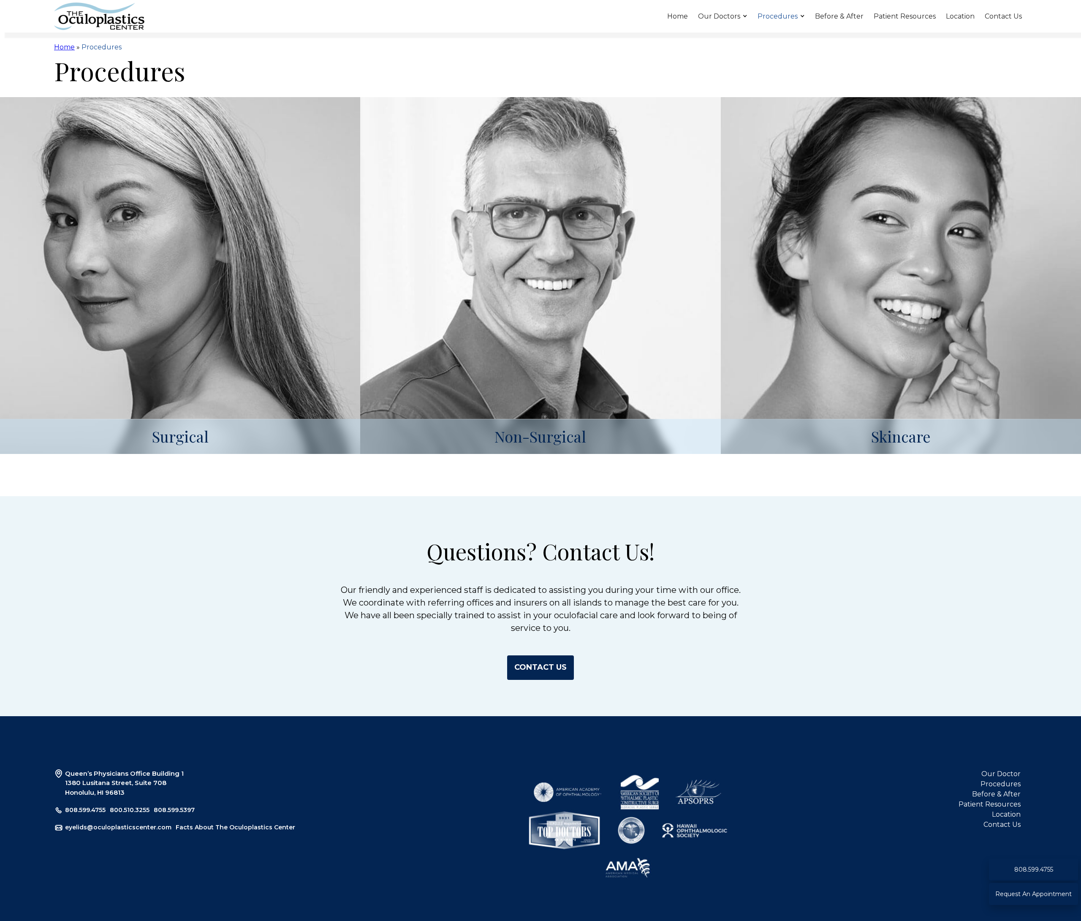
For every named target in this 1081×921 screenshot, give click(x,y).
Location (960, 16)
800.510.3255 (129, 810)
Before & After (839, 16)
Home (677, 16)
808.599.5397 (174, 810)
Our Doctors (719, 16)
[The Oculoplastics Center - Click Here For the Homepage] (99, 16)
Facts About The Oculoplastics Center (235, 827)
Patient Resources (905, 16)
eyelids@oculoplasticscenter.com (118, 827)
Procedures (778, 16)
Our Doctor (1001, 774)
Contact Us (1003, 16)
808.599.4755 (85, 810)
